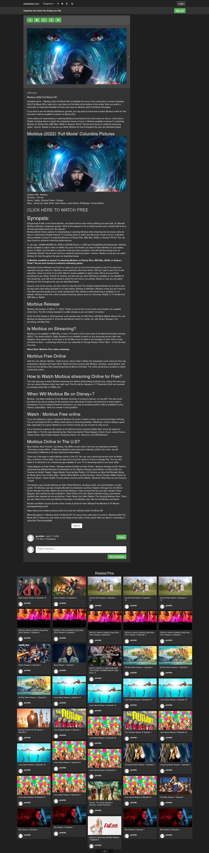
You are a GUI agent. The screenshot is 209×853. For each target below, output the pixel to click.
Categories (48, 3)
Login (181, 3)
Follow (121, 537)
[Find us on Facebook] (58, 3)
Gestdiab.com (31, 3)
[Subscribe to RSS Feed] (67, 3)
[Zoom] (51, 20)
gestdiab (27, 603)
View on (76, 525)
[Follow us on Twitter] (62, 3)
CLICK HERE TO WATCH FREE (57, 210)
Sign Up (180, 10)
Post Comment (117, 556)
